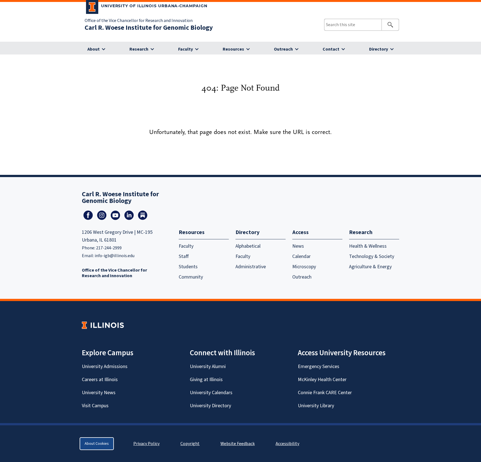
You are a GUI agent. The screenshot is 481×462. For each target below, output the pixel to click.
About (93, 49)
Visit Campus (95, 405)
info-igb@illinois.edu (114, 256)
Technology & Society (371, 256)
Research (138, 49)
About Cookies (97, 443)
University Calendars (211, 392)
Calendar (301, 256)
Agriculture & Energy (370, 266)
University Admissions (104, 366)
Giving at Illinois (206, 379)
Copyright (190, 444)
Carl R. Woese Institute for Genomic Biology (149, 28)
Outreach (283, 49)
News (298, 246)
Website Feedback (238, 444)
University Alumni (208, 366)
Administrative (250, 266)
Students (188, 266)
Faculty (185, 49)
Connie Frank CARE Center (325, 392)
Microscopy (304, 266)
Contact (331, 49)
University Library (316, 405)
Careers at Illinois (100, 379)
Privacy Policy (146, 444)
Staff (184, 256)
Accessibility (287, 444)
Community (191, 277)
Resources (233, 49)
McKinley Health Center (322, 379)
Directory (378, 49)
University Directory (210, 405)
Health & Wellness (368, 246)
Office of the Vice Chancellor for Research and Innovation (139, 21)
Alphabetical (248, 246)
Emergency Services (318, 366)
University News (99, 392)
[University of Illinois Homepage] (103, 325)
